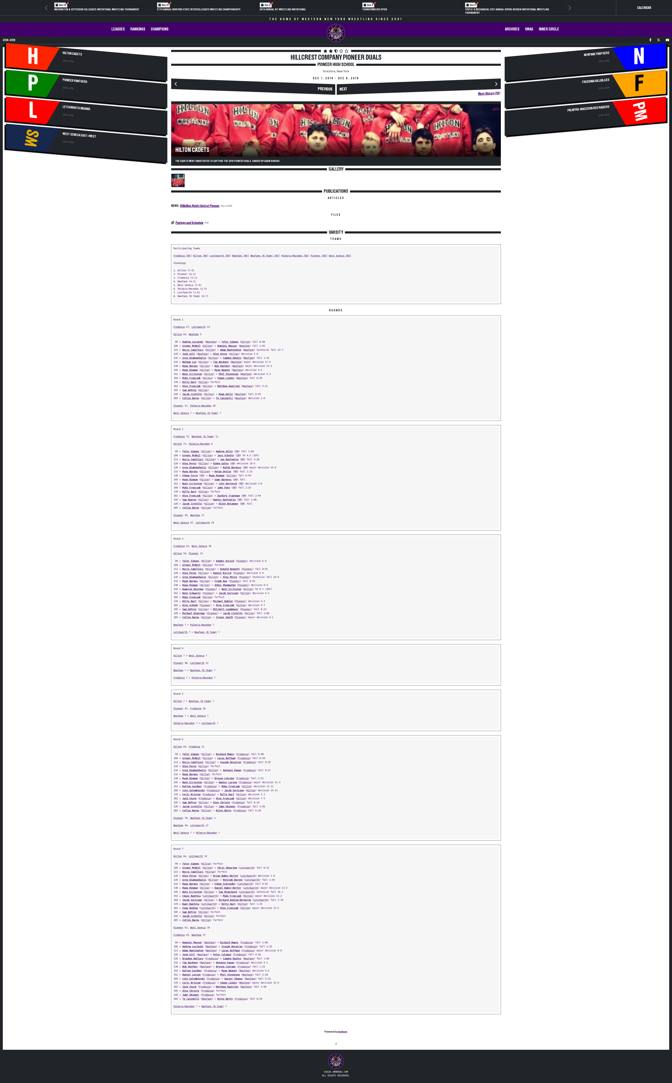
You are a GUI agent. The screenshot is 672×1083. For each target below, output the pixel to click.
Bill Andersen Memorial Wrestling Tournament (185, 9)
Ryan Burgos (190, 362)
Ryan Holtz (226, 390)
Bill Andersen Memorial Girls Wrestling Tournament (291, 9)
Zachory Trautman (228, 492)
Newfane (194, 331)
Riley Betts (223, 807)
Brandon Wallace (192, 955)
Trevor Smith (224, 614)
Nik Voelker (222, 362)
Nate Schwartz (191, 589)
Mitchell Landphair (225, 606)
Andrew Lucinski (192, 338)
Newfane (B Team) (207, 409)
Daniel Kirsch (222, 569)
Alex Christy (221, 799)
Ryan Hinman (190, 366)
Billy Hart (189, 378)
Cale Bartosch (228, 480)
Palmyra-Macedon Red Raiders (588, 105)
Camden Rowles (232, 354)
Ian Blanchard (228, 888)
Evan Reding (190, 904)
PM (237, 448)
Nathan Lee (189, 358)
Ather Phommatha (225, 581)
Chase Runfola (191, 892)
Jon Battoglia (229, 456)
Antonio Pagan (232, 767)
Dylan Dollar (223, 468)
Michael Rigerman (193, 610)
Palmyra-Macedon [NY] (295, 252)
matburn (342, 1028)
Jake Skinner (227, 803)
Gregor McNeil (191, 342)
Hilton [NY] (200, 252)
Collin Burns (190, 394)
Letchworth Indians (76, 105)
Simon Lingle (225, 374)
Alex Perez (220, 350)
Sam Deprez (189, 496)
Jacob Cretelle (192, 390)
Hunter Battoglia (224, 496)
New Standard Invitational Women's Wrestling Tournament (500, 9)
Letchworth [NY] (220, 252)
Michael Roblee (223, 597)
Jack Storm (189, 795)
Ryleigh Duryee (233, 876)
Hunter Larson (228, 779)
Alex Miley (230, 573)
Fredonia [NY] (182, 252)
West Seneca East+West (79, 132)
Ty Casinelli (224, 394)
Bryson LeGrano (224, 775)
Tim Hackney (221, 358)
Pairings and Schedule (189, 219)
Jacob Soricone (228, 589)
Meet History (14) (489, 90)
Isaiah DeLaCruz (230, 758)
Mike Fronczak (191, 374)
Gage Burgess (223, 476)
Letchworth (199, 323)
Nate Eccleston (192, 370)
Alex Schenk (190, 601)
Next (343, 86)
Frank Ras (221, 577)
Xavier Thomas (233, 975)
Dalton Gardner (192, 783)
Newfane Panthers (596, 51)
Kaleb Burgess (232, 464)
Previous (325, 85)
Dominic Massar (227, 342)
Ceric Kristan (191, 791)
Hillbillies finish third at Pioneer (199, 202)
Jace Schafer (225, 452)
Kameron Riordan (192, 585)
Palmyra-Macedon (200, 402)
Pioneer (178, 402)
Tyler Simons (230, 338)
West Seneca (181, 409)
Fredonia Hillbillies (595, 78)
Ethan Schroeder (225, 880)
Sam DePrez (189, 386)
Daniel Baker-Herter (228, 884)
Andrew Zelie (224, 448)
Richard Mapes (225, 750)
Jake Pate (223, 484)
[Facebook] (650, 37)
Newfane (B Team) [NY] (265, 252)
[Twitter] (658, 37)
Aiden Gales (221, 460)
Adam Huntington (230, 346)
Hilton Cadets (72, 50)
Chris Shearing (227, 864)
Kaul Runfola (190, 900)
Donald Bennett (230, 565)
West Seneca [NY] (340, 252)
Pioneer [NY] (319, 252)
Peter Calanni (222, 951)
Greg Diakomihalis (194, 354)
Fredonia (179, 323)
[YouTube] (667, 37)
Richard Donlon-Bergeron (235, 896)
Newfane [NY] (240, 252)
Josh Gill (188, 350)
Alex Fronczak (191, 382)
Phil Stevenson (228, 370)
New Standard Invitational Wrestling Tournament (391, 9)
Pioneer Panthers (75, 77)
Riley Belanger (228, 500)
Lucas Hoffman (226, 754)
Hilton (177, 331)
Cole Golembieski (193, 787)
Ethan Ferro (190, 472)
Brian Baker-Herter (225, 872)
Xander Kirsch (225, 557)
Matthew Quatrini (228, 382)
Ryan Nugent (222, 366)
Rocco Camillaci (192, 346)
